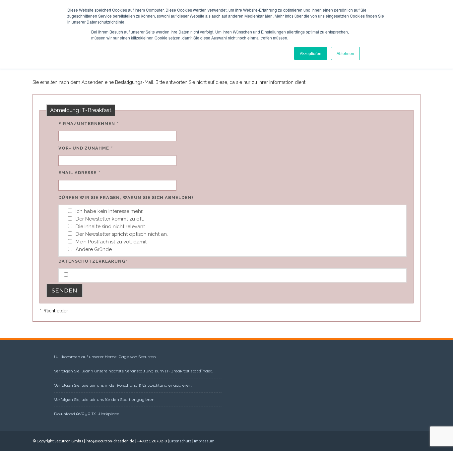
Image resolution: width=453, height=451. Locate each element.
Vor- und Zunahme (85, 148)
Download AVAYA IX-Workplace (86, 413)
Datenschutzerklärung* (92, 261)
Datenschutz (180, 440)
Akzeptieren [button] (310, 53)
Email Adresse (78, 172)
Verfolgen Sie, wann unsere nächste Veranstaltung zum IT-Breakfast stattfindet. (133, 370)
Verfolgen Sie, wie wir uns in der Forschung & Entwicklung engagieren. (123, 385)
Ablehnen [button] (345, 53)
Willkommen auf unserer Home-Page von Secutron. (105, 356)
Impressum (204, 440)
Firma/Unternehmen (88, 123)
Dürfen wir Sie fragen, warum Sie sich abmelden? (126, 197)
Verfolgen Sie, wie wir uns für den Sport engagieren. (105, 399)
